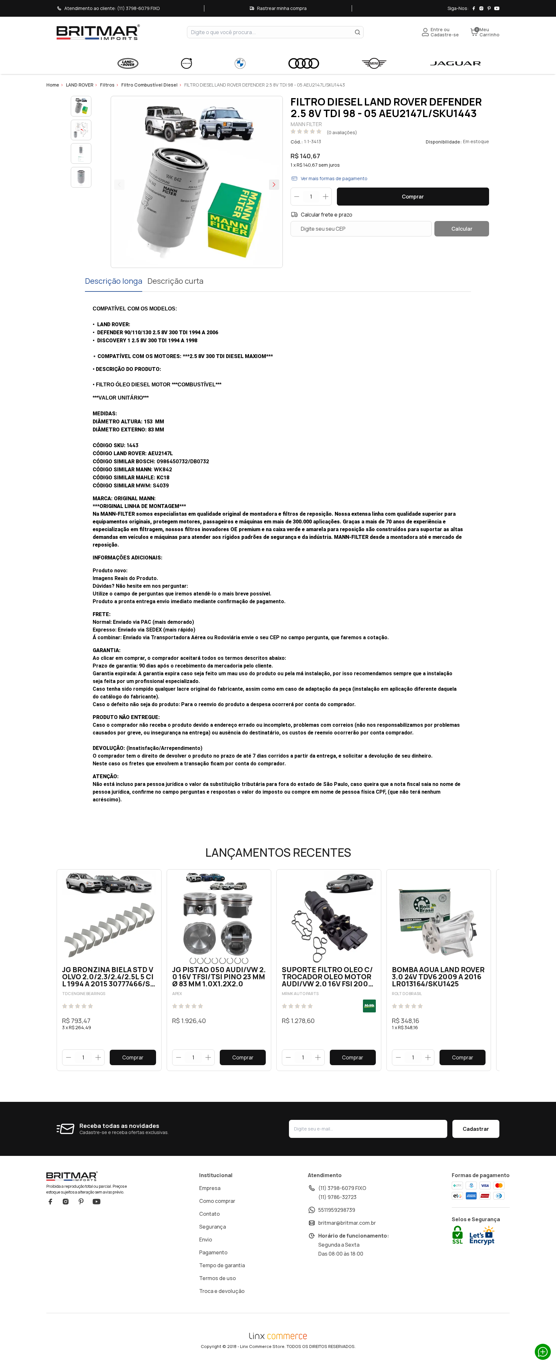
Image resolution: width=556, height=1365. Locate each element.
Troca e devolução (222, 1291)
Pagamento (213, 1252)
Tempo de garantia (222, 1265)
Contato (209, 1213)
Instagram (66, 1201)
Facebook (50, 1201)
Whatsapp (543, 1352)
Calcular (461, 228)
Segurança (212, 1226)
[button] (274, 185)
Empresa (209, 1188)
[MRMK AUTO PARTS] (369, 1006)
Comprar (413, 196)
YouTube (96, 1201)
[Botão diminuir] (68, 1057)
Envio (205, 1239)
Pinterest (81, 1201)
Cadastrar (476, 1128)
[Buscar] (357, 32)
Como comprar (217, 1200)
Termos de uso (217, 1278)
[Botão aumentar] (98, 1057)
